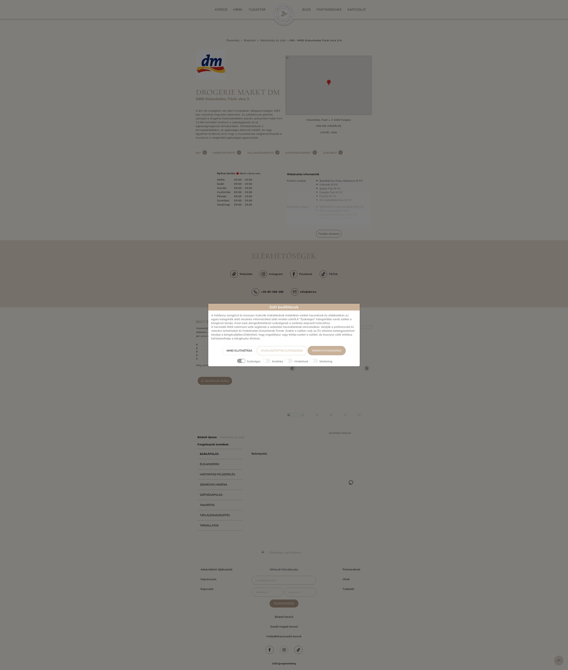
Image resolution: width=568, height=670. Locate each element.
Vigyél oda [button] (328, 132)
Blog (306, 9)
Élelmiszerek (209, 464)
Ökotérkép (233, 40)
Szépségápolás (211, 494)
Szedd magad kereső (284, 626)
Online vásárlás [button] (328, 125)
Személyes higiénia (213, 484)
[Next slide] (366, 368)
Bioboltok (250, 40)
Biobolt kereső (284, 616)
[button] (215, 381)
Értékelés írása (217, 381)
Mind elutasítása (239, 350)
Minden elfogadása (326, 350)
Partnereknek (329, 9)
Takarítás (207, 505)
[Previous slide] (292, 368)
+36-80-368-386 (272, 291)
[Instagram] (284, 650)
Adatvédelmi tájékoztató (216, 569)
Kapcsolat (357, 9)
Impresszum (208, 579)
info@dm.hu (308, 291)
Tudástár (257, 9)
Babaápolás (209, 454)
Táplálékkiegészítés (215, 515)
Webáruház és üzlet (273, 40)
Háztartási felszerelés (217, 474)
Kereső (221, 9)
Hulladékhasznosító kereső (284, 636)
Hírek (238, 9)
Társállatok (209, 525)
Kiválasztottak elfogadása (282, 350)
